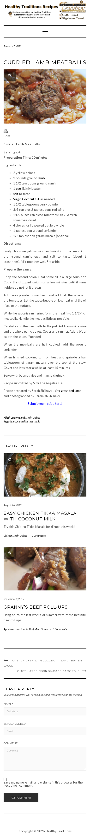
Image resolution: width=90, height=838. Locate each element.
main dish (22, 421)
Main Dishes (33, 417)
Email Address (15, 723)
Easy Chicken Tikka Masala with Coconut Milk (40, 516)
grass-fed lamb (71, 391)
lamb (41, 178)
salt (15, 194)
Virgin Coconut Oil (26, 199)
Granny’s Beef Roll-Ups (36, 607)
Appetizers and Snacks (16, 629)
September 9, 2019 (14, 598)
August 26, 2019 (12, 505)
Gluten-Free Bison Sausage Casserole (48, 671)
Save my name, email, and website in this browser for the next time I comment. (43, 784)
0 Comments (39, 535)
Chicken (8, 535)
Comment (11, 743)
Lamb (22, 417)
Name (8, 704)
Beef (31, 629)
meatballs (34, 421)
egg (18, 188)
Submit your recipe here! (45, 403)
